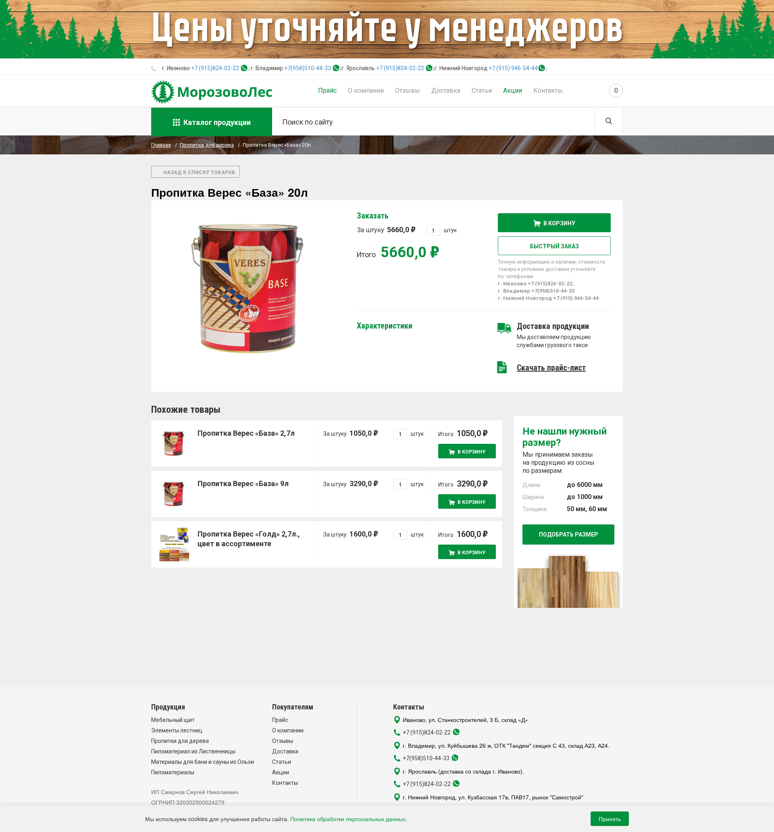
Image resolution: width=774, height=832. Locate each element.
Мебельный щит (173, 720)
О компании (366, 90)
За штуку (383, 229)
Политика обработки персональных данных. (348, 819)
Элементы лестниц (176, 730)
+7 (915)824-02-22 (215, 68)
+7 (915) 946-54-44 (513, 68)
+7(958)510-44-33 (307, 68)
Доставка (445, 90)
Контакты (548, 90)
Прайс (327, 90)
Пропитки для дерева (180, 741)
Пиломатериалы (172, 772)
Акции (512, 90)
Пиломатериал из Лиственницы (193, 751)
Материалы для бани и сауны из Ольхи (202, 762)
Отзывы (407, 90)
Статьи (482, 90)
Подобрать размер (568, 534)
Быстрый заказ (554, 246)
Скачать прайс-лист (551, 367)
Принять (610, 819)
